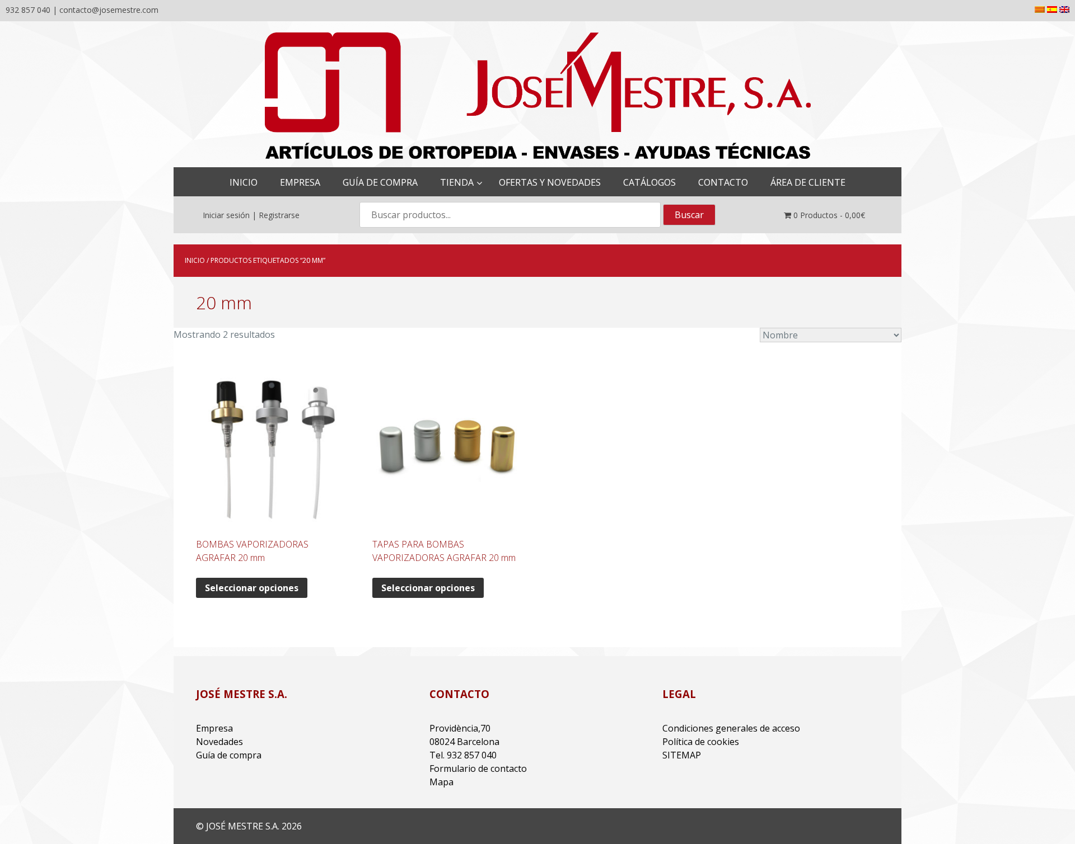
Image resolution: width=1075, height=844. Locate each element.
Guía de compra (228, 755)
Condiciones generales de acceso (731, 728)
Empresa (214, 728)
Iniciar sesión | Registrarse (251, 215)
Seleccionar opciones (251, 588)
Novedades (219, 741)
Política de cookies (700, 741)
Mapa (441, 782)
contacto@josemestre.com (108, 9)
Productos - (829, 215)
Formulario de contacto (478, 768)
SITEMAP (681, 755)
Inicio (195, 260)
